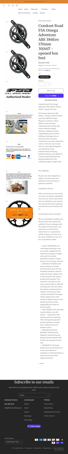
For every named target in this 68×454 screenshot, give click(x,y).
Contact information (58, 448)
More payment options (51, 100)
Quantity (41, 81)
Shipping (41, 65)
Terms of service (59, 449)
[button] (4, 5)
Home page (27, 416)
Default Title (44, 77)
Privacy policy (28, 448)
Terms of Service (49, 416)
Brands (26, 404)
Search (26, 408)
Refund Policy (48, 408)
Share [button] (42, 363)
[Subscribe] (48, 395)
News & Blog (28, 420)
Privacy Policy (48, 404)
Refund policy (37, 448)
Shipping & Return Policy (52, 412)
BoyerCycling (19, 448)
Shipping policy (47, 448)
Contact (26, 412)
